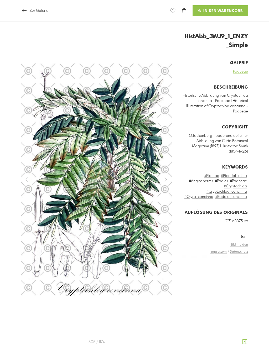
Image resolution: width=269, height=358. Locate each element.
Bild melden (239, 244)
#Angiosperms (201, 181)
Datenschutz (239, 251)
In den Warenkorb (222, 11)
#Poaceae (238, 181)
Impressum (218, 251)
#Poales (221, 181)
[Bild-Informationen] (245, 342)
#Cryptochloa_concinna (226, 191)
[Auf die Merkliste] (172, 10)
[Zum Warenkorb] (184, 10)
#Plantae (211, 176)
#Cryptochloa (235, 186)
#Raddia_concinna (231, 197)
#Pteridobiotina (234, 176)
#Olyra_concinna (198, 197)
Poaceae (240, 71)
